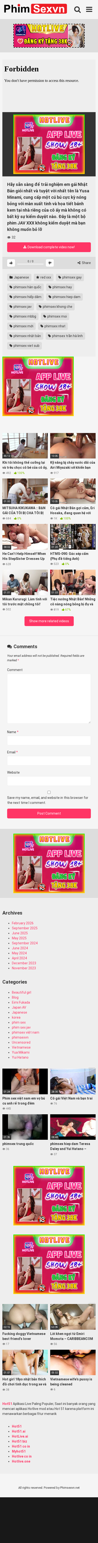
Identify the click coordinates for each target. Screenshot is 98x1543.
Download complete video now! (51, 247)
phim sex (19, 1022)
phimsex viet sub (26, 346)
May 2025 (19, 938)
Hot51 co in (21, 1446)
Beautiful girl (21, 992)
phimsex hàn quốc (27, 287)
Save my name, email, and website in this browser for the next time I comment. (47, 800)
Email (12, 752)
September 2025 (25, 928)
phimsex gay (72, 277)
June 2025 (20, 933)
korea (16, 1017)
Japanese (21, 277)
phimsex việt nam (25, 1032)
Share (86, 263)
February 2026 (23, 923)
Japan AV (19, 1007)
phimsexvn (20, 1037)
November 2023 (24, 968)
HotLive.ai (20, 1436)
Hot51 (7, 1404)
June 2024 (20, 948)
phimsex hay (62, 287)
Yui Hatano (20, 1057)
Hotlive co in (22, 1456)
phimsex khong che (57, 307)
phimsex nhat (54, 326)
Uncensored (21, 1042)
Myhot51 (19, 1451)
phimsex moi (57, 316)
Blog (15, 997)
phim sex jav (21, 1027)
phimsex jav (22, 307)
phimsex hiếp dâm (27, 297)
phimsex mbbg (24, 316)
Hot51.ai (18, 1431)
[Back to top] (89, 1533)
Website (13, 772)
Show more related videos (49, 621)
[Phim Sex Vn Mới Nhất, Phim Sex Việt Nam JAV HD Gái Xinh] (38, 8)
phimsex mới (23, 326)
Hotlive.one (21, 1461)
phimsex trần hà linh (67, 336)
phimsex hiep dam (66, 297)
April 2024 (19, 958)
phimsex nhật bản (27, 336)
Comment (15, 670)
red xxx (45, 277)
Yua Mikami (20, 1052)
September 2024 (25, 943)
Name (13, 732)
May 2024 (19, 953)
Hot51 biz (19, 1441)
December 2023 (24, 963)
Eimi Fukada (21, 1002)
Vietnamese (21, 1047)
